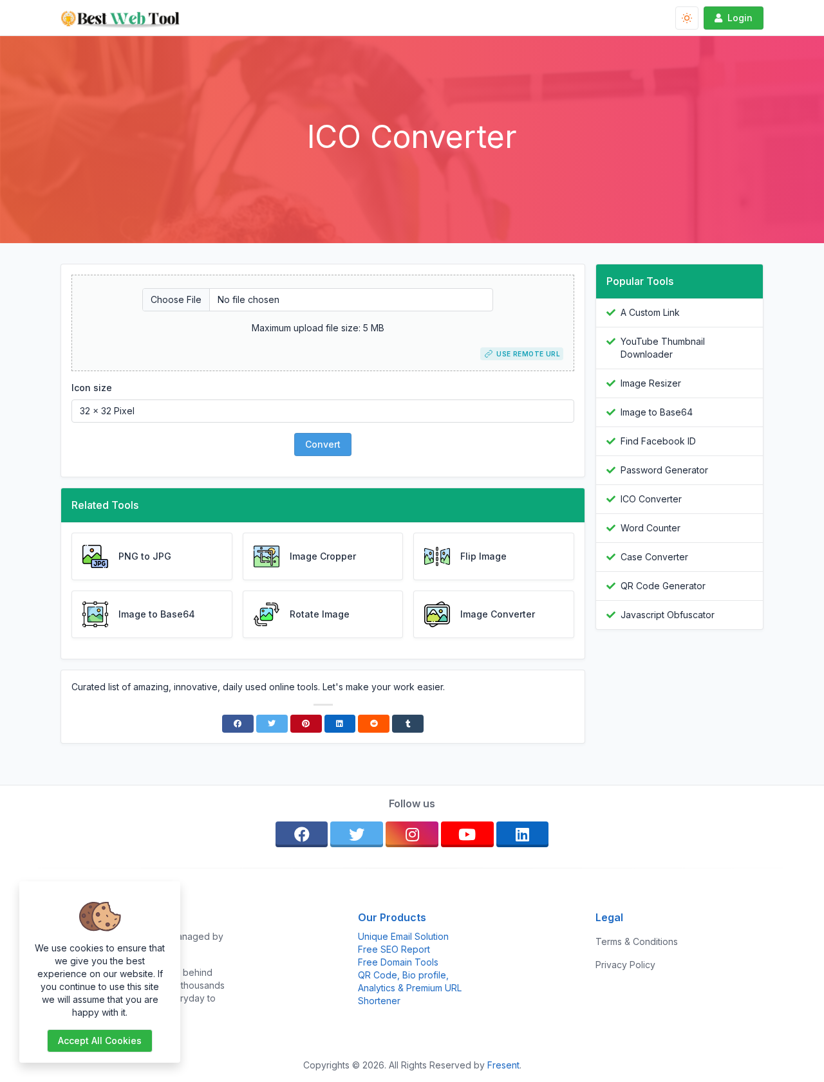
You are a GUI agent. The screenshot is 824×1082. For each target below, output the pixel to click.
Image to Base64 (657, 412)
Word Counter (650, 527)
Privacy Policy (625, 964)
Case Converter (654, 556)
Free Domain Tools (398, 962)
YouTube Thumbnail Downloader (663, 348)
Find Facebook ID (658, 441)
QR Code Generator (663, 585)
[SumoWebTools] (125, 18)
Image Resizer (651, 383)
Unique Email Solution (403, 936)
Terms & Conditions (636, 941)
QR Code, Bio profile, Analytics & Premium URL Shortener (410, 987)
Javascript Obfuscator (668, 614)
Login (740, 17)
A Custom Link (650, 312)
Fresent (503, 1064)
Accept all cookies (100, 1040)
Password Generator (664, 469)
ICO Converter (651, 498)
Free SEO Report (394, 949)
